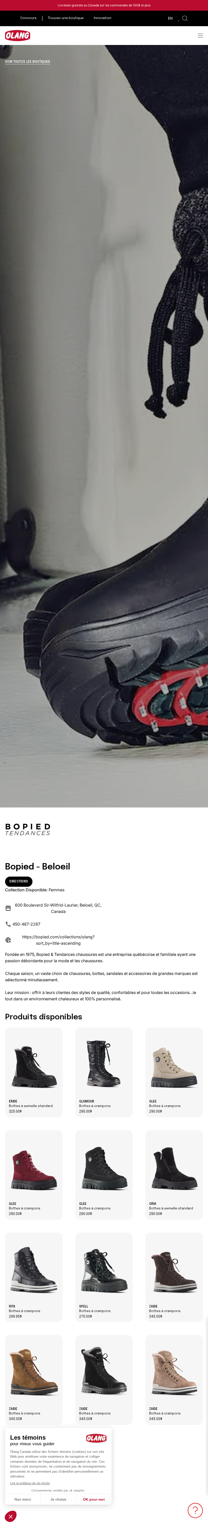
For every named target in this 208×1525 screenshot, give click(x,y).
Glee (165, 1104)
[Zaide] (174, 1268)
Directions (18, 881)
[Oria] (174, 1166)
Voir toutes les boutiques (27, 62)
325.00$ (15, 1111)
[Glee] (174, 1063)
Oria (171, 1206)
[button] (185, 18)
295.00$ (85, 1111)
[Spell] (104, 1268)
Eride (31, 1104)
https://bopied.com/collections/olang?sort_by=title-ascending (58, 940)
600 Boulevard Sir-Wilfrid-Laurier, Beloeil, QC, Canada (58, 908)
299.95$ (15, 1316)
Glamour (95, 1104)
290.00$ (155, 1111)
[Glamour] (104, 1063)
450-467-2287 (26, 924)
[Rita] (34, 1268)
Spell (95, 1309)
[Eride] (34, 1063)
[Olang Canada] (17, 35)
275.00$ (85, 1316)
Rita (24, 1309)
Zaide (165, 1309)
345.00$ (155, 1316)
